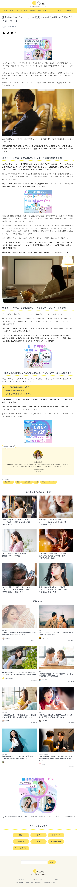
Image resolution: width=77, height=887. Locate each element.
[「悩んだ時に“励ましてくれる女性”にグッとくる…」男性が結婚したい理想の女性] (56, 668)
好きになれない (9, 482)
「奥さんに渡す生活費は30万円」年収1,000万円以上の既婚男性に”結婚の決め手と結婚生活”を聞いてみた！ (56, 758)
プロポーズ (24, 10)
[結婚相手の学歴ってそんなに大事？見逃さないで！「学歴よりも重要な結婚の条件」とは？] (19, 750)
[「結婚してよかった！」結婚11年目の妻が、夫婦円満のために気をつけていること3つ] (19, 627)
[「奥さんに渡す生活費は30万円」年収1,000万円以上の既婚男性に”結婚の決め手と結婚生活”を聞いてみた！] (56, 750)
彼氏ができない (27, 482)
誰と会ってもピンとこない (48, 482)
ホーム (5, 10)
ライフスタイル (58, 10)
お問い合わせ (70, 10)
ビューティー (47, 10)
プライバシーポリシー (38, 879)
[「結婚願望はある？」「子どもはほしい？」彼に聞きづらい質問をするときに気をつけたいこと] (19, 709)
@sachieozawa (40, 469)
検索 (51, 862)
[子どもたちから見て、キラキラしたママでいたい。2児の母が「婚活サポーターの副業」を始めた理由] (19, 668)
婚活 (11, 10)
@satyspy (39, 471)
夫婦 (39, 10)
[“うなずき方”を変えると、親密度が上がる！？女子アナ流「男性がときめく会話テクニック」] (56, 709)
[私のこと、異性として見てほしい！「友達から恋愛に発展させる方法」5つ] (56, 626)
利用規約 (56, 879)
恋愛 (16, 10)
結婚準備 (32, 10)
